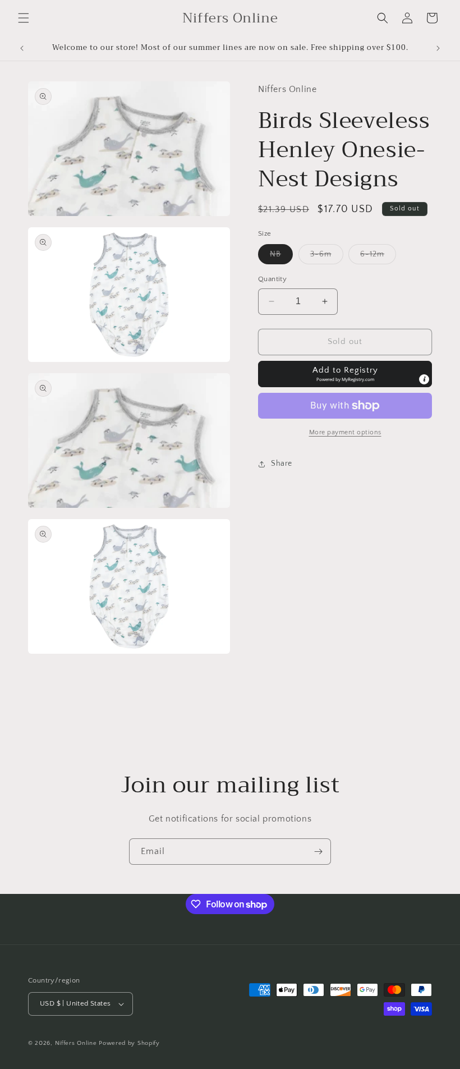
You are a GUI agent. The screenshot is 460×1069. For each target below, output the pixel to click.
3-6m (326, 256)
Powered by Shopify (129, 1043)
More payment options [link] (345, 432)
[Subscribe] (318, 851)
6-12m (378, 256)
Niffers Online (76, 1043)
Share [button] (281, 463)
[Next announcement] (438, 48)
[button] (23, 18)
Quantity (272, 279)
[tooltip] (424, 379)
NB (281, 256)
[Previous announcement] (22, 48)
